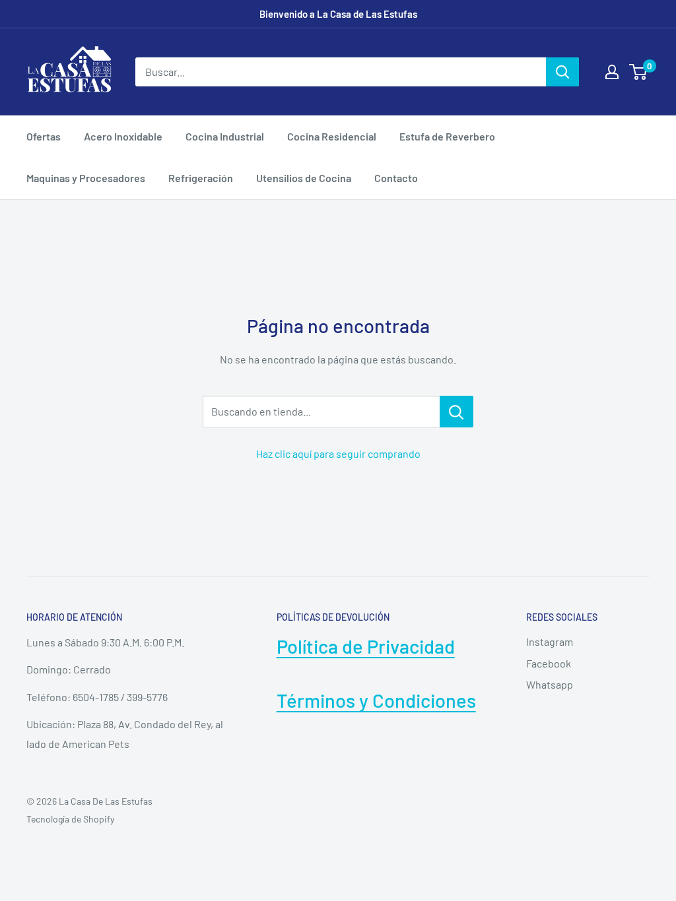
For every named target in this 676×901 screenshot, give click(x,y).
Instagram (549, 641)
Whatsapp (549, 684)
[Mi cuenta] (612, 72)
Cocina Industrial (225, 136)
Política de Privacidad (366, 646)
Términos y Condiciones (376, 700)
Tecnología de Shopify (70, 818)
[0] (638, 72)
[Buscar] (562, 71)
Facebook (548, 663)
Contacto (396, 177)
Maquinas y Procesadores (85, 177)
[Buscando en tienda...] (456, 411)
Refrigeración (200, 177)
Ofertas (43, 136)
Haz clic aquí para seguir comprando (338, 453)
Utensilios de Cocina (303, 177)
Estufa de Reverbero (447, 136)
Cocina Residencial (331, 136)
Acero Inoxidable (123, 136)
